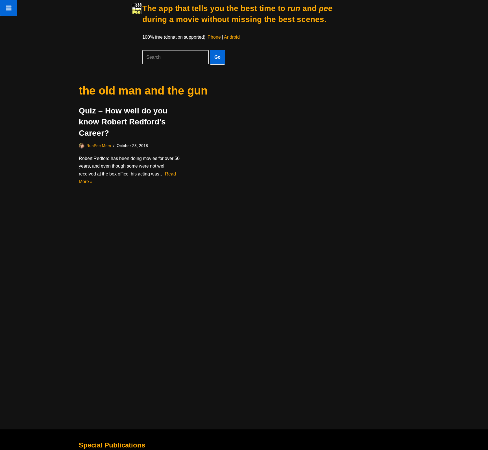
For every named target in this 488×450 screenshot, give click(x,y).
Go (217, 57)
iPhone (213, 37)
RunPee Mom (98, 145)
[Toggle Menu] (8, 8)
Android (232, 37)
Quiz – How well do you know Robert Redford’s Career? (123, 121)
